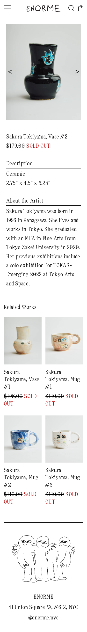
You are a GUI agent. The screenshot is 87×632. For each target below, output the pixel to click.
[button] (14, 8)
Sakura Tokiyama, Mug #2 (21, 477)
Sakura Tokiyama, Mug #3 (62, 477)
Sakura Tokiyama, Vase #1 (21, 379)
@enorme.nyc (43, 618)
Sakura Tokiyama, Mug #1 (62, 379)
